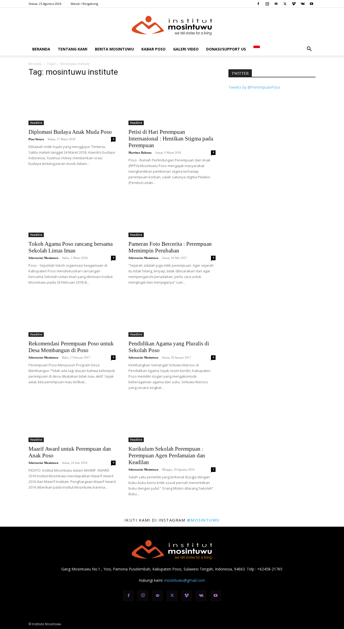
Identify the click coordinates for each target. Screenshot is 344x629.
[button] (309, 49)
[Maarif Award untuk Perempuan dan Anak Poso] (72, 420)
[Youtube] (311, 4)
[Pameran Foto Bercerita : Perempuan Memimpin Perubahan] (172, 215)
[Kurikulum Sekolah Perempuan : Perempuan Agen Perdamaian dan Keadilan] (172, 420)
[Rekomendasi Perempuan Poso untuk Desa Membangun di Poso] (72, 315)
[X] (285, 4)
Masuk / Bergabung (84, 4)
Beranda (41, 49)
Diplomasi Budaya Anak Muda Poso (70, 132)
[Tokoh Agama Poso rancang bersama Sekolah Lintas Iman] (72, 215)
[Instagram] (267, 4)
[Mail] (276, 4)
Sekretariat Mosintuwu (43, 257)
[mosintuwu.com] (172, 25)
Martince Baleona (140, 152)
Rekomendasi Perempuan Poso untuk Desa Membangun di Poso (71, 346)
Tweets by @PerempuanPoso (254, 87)
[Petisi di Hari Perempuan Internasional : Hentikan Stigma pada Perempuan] (172, 103)
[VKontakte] (303, 4)
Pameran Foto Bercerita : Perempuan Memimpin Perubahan (170, 247)
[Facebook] (258, 4)
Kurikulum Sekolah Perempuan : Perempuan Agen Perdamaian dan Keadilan (166, 455)
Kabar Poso (153, 49)
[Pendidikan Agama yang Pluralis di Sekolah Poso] (172, 315)
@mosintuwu (203, 520)
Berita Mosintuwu (114, 49)
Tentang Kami (72, 49)
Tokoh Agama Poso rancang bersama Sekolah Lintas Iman (70, 247)
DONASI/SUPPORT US (226, 49)
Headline (36, 123)
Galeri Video (186, 49)
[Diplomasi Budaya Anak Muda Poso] (72, 103)
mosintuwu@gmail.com (184, 580)
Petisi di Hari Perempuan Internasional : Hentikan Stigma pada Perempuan (170, 139)
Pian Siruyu (36, 139)
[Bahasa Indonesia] (257, 49)
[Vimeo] (294, 4)
